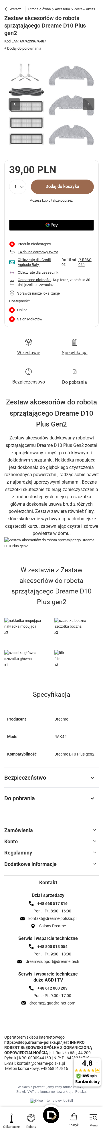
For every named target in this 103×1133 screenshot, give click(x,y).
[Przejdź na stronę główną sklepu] (51, 1115)
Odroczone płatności (34, 280)
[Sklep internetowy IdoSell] (51, 1101)
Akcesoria (62, 9)
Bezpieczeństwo (25, 777)
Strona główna (39, 9)
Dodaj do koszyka (62, 186)
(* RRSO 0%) (85, 262)
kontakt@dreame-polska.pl (41, 1063)
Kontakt (48, 882)
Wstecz (15, 9)
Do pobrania (19, 798)
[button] (14, 104)
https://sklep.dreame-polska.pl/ (33, 1042)
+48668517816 (54, 1068)
